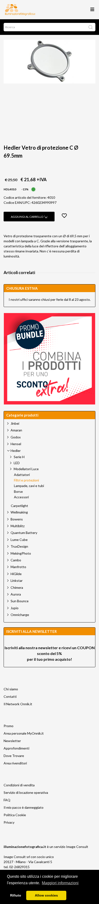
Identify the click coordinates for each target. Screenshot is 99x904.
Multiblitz (18, 526)
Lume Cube (19, 540)
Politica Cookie (15, 815)
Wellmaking (19, 512)
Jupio (15, 608)
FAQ (7, 800)
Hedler (16, 451)
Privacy (9, 822)
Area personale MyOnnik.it (24, 733)
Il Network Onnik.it (18, 704)
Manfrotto (18, 567)
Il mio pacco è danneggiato (23, 807)
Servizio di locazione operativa (26, 792)
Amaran (16, 430)
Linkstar (17, 580)
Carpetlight (19, 506)
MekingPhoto (21, 553)
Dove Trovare (14, 756)
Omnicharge (20, 615)
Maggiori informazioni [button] (60, 883)
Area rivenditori (15, 763)
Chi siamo (11, 689)
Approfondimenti (16, 748)
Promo (8, 726)
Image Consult (77, 847)
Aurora (16, 594)
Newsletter (12, 741)
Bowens (17, 519)
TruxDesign (19, 546)
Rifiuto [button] (15, 895)
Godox (16, 437)
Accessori (21, 497)
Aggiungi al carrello (27, 216)
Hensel (16, 444)
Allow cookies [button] (46, 895)
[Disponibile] (33, 189)
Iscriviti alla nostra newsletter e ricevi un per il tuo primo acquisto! (50, 653)
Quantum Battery (24, 533)
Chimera (17, 587)
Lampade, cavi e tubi (29, 486)
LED (17, 463)
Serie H (19, 457)
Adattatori (22, 475)
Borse (18, 492)
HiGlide (16, 574)
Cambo (16, 560)
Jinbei (15, 423)
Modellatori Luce (26, 469)
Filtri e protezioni (26, 480)
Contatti (10, 696)
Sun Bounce (20, 601)
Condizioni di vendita (19, 785)
